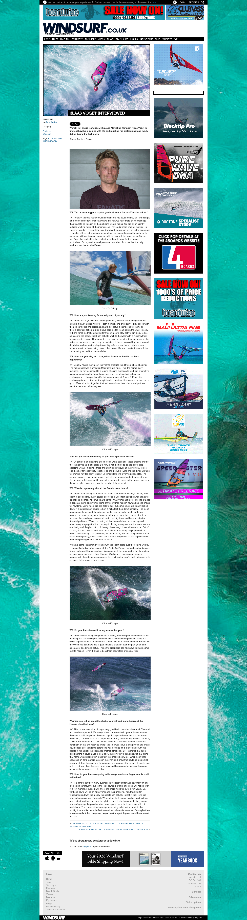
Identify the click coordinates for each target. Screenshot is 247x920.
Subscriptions (193, 902)
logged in (87, 846)
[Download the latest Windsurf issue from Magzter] (58, 858)
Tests (55, 39)
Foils (157, 39)
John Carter (51, 122)
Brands (134, 39)
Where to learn (170, 39)
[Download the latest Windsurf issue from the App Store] (47, 858)
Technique (90, 39)
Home (47, 39)
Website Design (188, 917)
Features (65, 39)
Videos (101, 39)
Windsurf (47, 134)
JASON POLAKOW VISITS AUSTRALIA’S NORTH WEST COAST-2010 (113, 829)
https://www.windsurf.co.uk (150, 917)
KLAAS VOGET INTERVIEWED (97, 113)
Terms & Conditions (55, 909)
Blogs (49, 903)
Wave (201, 917)
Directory (50, 897)
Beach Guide (122, 39)
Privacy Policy (53, 906)
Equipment (77, 39)
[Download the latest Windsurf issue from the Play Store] (52, 858)
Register (194, 2)
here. (154, 2)
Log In (182, 2)
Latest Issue (146, 39)
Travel (110, 39)
